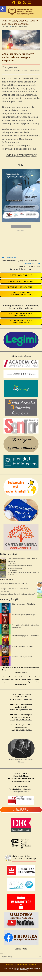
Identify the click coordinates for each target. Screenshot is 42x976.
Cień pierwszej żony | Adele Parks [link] (23, 604)
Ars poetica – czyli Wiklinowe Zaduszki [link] (13, 583)
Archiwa (2, 953)
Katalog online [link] (21, 275)
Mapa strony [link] (9, 964)
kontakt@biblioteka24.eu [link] (21, 792)
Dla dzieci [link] (9, 71)
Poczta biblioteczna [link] (21, 964)
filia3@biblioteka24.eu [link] (24, 720)
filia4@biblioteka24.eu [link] (24, 730)
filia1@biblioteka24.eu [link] (23, 699)
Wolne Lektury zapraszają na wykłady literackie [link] (23, 572)
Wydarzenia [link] (23, 26)
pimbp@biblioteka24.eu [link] (24, 789)
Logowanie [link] (33, 964)
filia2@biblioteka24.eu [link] (24, 710)
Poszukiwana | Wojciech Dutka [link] (22, 646)
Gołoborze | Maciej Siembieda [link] (22, 657)
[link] (3, 9)
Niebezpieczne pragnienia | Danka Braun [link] (25, 636)
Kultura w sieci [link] (21, 71)
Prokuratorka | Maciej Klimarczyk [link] (23, 614)
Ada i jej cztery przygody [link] (21, 155)
